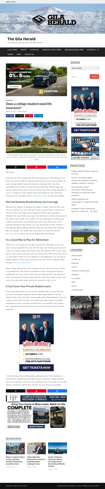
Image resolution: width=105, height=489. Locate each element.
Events (10, 54)
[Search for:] (84, 76)
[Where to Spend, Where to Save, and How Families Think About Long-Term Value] (15, 449)
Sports (24, 50)
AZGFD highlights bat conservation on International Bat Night (84, 202)
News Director (23, 111)
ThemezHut (95, 486)
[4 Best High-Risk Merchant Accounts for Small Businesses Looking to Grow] (36, 449)
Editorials (91, 50)
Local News (12, 50)
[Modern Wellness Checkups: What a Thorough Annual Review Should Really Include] (57, 449)
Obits (19, 54)
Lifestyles (34, 50)
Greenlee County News (51, 50)
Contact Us (29, 54)
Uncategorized (77, 290)
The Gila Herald (21, 38)
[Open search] (98, 49)
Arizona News (76, 255)
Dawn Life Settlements (21, 263)
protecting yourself (40, 196)
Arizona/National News (74, 50)
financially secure (12, 234)
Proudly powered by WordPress (66, 486)
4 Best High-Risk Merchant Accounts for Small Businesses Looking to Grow (36, 460)
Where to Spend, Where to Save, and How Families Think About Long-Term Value (15, 460)
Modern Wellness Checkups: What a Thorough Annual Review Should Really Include (56, 461)
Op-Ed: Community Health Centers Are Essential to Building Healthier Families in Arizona (84, 180)
